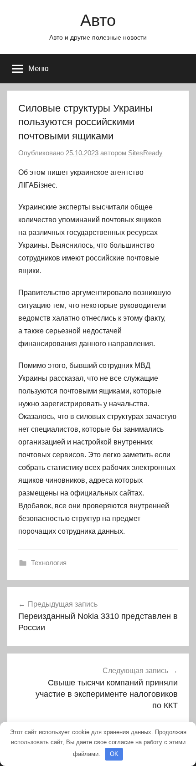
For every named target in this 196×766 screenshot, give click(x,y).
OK (114, 754)
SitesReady (145, 153)
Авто (98, 20)
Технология (49, 563)
